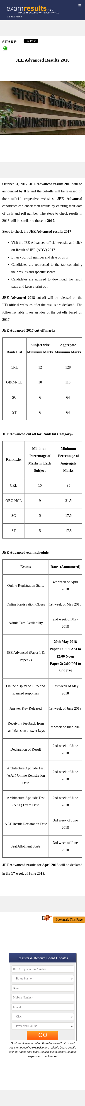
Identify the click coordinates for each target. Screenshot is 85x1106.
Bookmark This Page (69, 919)
